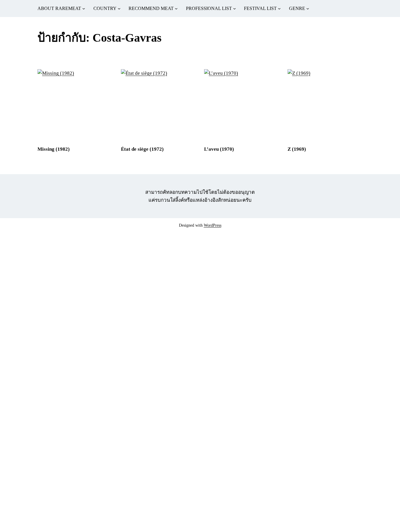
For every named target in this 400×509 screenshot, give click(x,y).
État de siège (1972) (142, 149)
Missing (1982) (53, 149)
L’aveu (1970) (219, 149)
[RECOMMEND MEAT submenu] (176, 8)
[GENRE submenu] (307, 8)
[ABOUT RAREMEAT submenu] (83, 8)
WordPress (212, 225)
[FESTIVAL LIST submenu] (279, 8)
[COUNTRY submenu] (119, 8)
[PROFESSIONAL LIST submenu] (234, 8)
